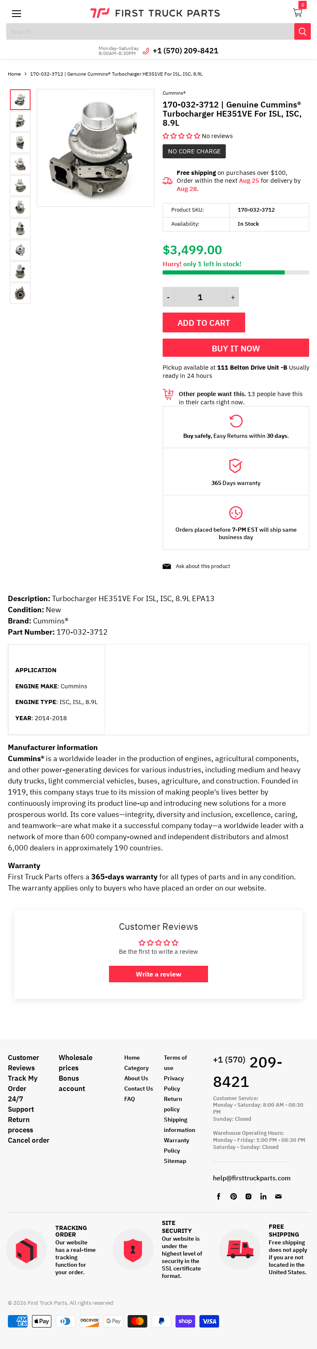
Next (28, 196)
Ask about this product (203, 566)
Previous (16, 196)
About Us (136, 1078)
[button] (182, 136)
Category (136, 1068)
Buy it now (236, 348)
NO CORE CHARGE (194, 151)
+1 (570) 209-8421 (185, 50)
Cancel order (29, 1140)
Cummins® (174, 93)
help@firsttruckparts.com (252, 1178)
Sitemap (175, 1161)
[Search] (302, 31)
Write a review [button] (158, 974)
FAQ (129, 1099)
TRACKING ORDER (71, 1231)
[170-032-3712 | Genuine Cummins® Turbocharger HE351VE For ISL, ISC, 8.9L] (95, 204)
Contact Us (138, 1088)
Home (14, 74)
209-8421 (247, 1071)
